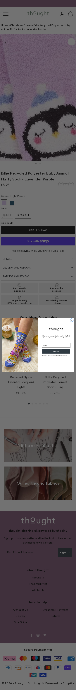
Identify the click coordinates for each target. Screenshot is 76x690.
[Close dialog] (71, 320)
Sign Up (56, 351)
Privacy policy (63, 355)
